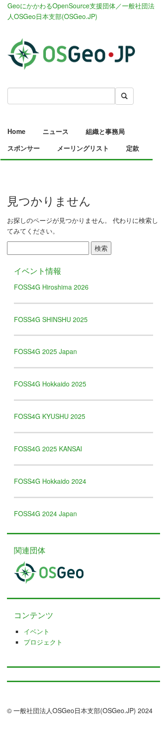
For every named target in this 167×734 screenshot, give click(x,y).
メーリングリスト (83, 147)
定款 (132, 147)
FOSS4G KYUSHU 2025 (49, 416)
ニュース (56, 131)
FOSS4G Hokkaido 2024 (50, 481)
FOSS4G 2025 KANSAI (48, 448)
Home (16, 131)
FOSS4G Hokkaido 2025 (50, 383)
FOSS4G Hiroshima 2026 (51, 286)
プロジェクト (43, 641)
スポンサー (23, 147)
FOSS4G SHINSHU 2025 (51, 319)
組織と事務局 (105, 131)
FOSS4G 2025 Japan (45, 351)
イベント (37, 631)
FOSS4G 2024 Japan (45, 513)
